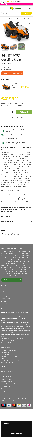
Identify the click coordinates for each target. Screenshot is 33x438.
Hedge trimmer (5, 296)
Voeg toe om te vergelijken (16, 117)
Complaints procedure (7, 386)
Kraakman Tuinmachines (8, 398)
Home (2, 18)
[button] (3, 112)
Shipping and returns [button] (7, 222)
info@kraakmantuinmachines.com (10, 356)
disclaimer (3, 400)
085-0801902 (5, 358)
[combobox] (11, 13)
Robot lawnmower (6, 303)
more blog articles (6, 342)
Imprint (3, 391)
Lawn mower (4, 294)
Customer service (6, 377)
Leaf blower (4, 289)
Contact (3, 374)
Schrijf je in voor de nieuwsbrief (12, 280)
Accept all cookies (16, 434)
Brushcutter (4, 291)
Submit (26, 13)
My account (4, 389)
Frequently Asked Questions (9, 384)
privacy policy (10, 400)
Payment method (6, 379)
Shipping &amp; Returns (8, 381)
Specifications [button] (5, 216)
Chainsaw (4, 301)
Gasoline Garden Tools (19, 18)
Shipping (10, 103)
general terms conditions (21, 398)
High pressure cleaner (7, 299)
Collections (9, 18)
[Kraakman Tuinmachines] (15, 8)
